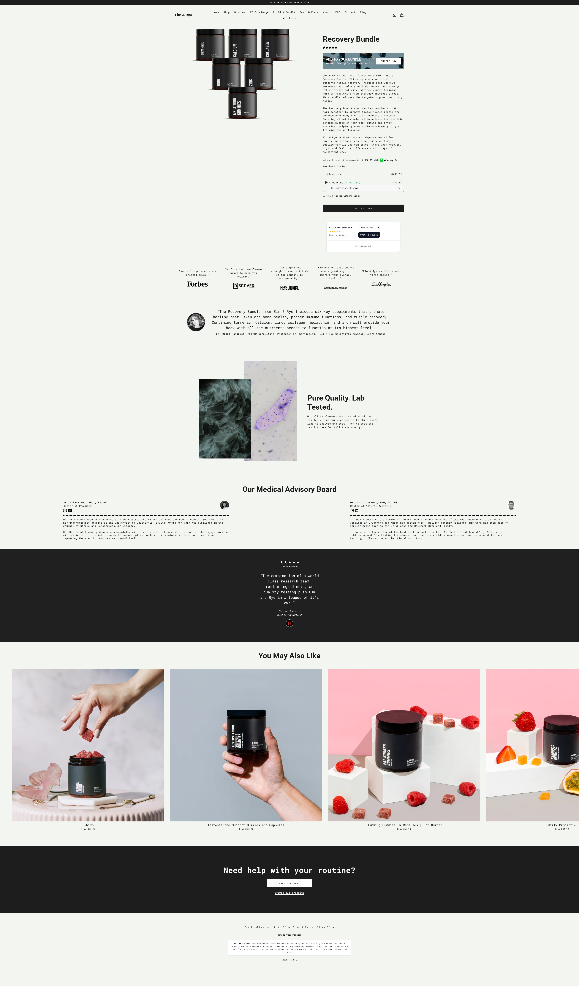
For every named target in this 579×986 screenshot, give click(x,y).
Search (248, 927)
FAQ (337, 12)
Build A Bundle (284, 12)
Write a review (369, 234)
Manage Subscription (289, 934)
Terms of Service (303, 927)
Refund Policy (282, 927)
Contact (350, 12)
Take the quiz (289, 883)
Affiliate (289, 18)
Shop (226, 12)
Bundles (239, 12)
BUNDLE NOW (389, 61)
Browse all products (289, 892)
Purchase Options (335, 166)
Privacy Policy (325, 927)
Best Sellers (309, 12)
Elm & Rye (183, 15)
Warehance (302, 962)
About (327, 12)
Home (216, 12)
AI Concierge (259, 12)
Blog (363, 12)
